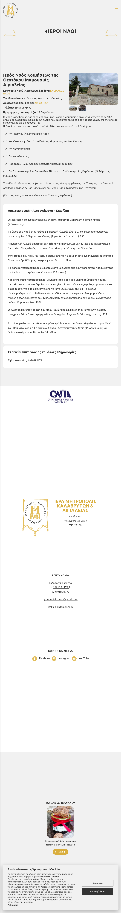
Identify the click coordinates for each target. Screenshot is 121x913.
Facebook (44, 658)
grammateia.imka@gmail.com (60, 599)
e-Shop (60, 852)
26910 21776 (61, 587)
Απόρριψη (97, 883)
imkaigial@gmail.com (60, 607)
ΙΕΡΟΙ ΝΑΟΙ (62, 31)
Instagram (64, 658)
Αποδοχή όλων (97, 891)
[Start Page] (33, 10)
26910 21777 (62, 591)
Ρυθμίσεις (13, 905)
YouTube (83, 658)
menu (116, 8)
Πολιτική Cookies (50, 876)
